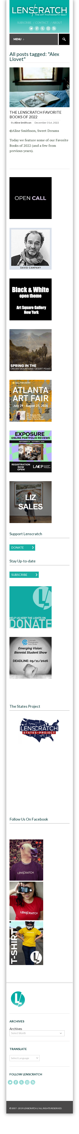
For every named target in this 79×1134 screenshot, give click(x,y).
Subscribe (19, 574)
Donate (17, 547)
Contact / (43, 22)
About (57, 22)
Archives (15, 1029)
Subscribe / (25, 22)
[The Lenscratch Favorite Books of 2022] (39, 107)
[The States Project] (39, 730)
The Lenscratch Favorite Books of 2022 (35, 114)
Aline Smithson (22, 122)
